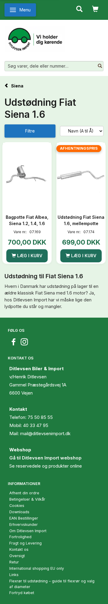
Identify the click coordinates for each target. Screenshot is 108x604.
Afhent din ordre (24, 493)
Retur (14, 562)
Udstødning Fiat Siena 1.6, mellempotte (81, 220)
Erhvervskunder (23, 524)
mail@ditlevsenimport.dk (45, 433)
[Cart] (95, 8)
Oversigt (17, 556)
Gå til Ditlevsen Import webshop (45, 458)
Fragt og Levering (25, 543)
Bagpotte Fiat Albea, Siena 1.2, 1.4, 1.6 (27, 220)
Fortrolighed (20, 537)
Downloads (19, 512)
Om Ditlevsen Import (27, 531)
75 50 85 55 (40, 417)
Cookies (16, 505)
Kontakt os (18, 549)
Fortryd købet (21, 592)
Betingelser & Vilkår (27, 499)
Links (14, 574)
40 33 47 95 (35, 425)
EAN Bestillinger (23, 518)
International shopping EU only (36, 568)
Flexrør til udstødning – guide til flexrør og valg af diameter (51, 584)
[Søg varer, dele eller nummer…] (100, 66)
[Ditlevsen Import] (34, 36)
